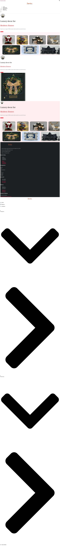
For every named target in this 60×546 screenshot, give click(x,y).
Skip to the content (3, 0)
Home (3, 157)
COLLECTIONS (5, 8)
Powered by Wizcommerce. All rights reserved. (5, 196)
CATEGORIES (5, 7)
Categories (4, 158)
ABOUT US (4, 9)
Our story (3, 188)
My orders (4, 182)
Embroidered (2, 169)
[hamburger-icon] (59, 6)
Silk (1, 171)
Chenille (1, 173)
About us (3, 186)
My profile (4, 179)
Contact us (4, 187)
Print (1, 168)
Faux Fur (2, 172)
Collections (4, 159)
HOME (4, 6)
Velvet (1, 167)
